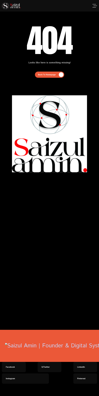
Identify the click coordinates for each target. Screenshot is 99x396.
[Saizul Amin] (11, 5)
